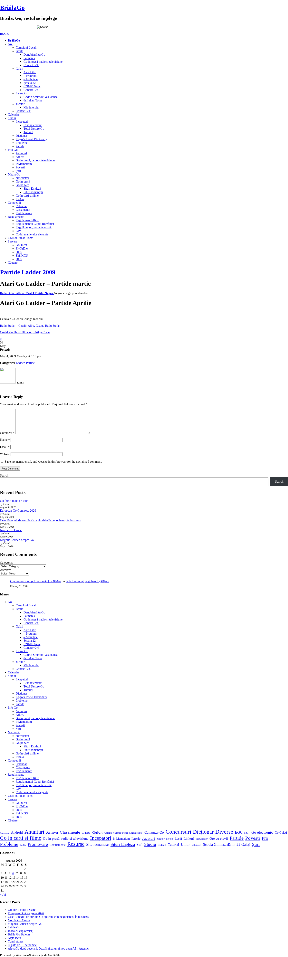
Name (5, 439)
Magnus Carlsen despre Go (17, 540)
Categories (6, 562)
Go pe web (22, 185)
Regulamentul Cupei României (35, 223)
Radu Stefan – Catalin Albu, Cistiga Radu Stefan (30, 325)
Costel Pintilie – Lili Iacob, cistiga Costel (25, 332)
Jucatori (20, 104)
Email (5, 447)
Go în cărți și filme (27, 195)
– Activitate (31, 79)
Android (17, 832)
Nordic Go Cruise (11, 530)
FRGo (247, 833)
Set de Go (14, 927)
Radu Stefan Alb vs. (27, 293)
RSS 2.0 (5, 33)
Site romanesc (97, 844)
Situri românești (33, 192)
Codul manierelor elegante (32, 234)
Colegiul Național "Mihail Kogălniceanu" (123, 832)
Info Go (13, 149)
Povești (20, 167)
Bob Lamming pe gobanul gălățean (87, 581)
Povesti (252, 838)
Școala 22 (30, 82)
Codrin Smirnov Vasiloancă (41, 97)
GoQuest (21, 245)
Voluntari (196, 845)
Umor (185, 844)
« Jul (3, 894)
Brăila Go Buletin (19, 934)
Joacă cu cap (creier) (20, 931)
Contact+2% (31, 65)
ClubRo (86, 832)
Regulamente (24, 213)
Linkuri (189, 838)
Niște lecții (14, 938)
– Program (30, 75)
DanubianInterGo (34, 54)
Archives (5, 570)
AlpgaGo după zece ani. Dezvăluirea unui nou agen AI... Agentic (48, 948)
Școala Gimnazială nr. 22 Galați (226, 844)
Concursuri (178, 832)
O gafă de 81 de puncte (22, 945)
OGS (19, 252)
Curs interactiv (33, 125)
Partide (20, 146)
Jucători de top (165, 838)
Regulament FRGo (27, 220)
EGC (239, 832)
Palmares (29, 58)
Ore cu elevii (218, 838)
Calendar (13, 114)
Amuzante (4, 833)
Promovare (38, 844)
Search (4, 475)
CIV (18, 230)
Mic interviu (31, 107)
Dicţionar (21, 135)
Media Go (14, 174)
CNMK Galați (32, 86)
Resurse (75, 844)
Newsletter (22, 178)
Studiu (12, 118)
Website (5, 454)
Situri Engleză (32, 188)
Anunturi (34, 832)
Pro (265, 838)
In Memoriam (121, 838)
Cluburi (97, 832)
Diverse (224, 832)
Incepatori (22, 121)
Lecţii (178, 838)
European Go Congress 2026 (18, 510)
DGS (19, 259)
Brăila (19, 51)
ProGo (20, 199)
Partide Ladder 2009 (27, 272)
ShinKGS (22, 255)
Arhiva (20, 156)
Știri (256, 844)
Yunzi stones (16, 941)
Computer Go (154, 832)
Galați (19, 68)
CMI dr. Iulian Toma (20, 238)
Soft (139, 845)
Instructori (22, 93)
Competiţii (14, 202)
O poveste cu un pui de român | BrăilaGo (35, 581)
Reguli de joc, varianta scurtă (34, 227)
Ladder (20, 363)
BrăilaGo (12, 7)
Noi (10, 44)
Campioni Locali (26, 47)
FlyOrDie (22, 248)
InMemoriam (24, 164)
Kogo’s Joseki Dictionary (31, 139)
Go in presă (23, 181)
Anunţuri (21, 153)
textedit (162, 845)
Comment (7, 432)
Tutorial (28, 132)
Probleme (21, 142)
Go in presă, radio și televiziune (43, 61)
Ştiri (18, 171)
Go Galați (281, 832)
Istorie (135, 838)
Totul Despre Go (34, 128)
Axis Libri (30, 72)
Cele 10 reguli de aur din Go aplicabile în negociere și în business (40, 520)
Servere (12, 241)
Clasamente (23, 209)
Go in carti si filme (20, 838)
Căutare (12, 262)
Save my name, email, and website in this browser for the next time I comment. (53, 461)
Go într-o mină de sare (14, 500)
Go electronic (262, 832)
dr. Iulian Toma (33, 100)
